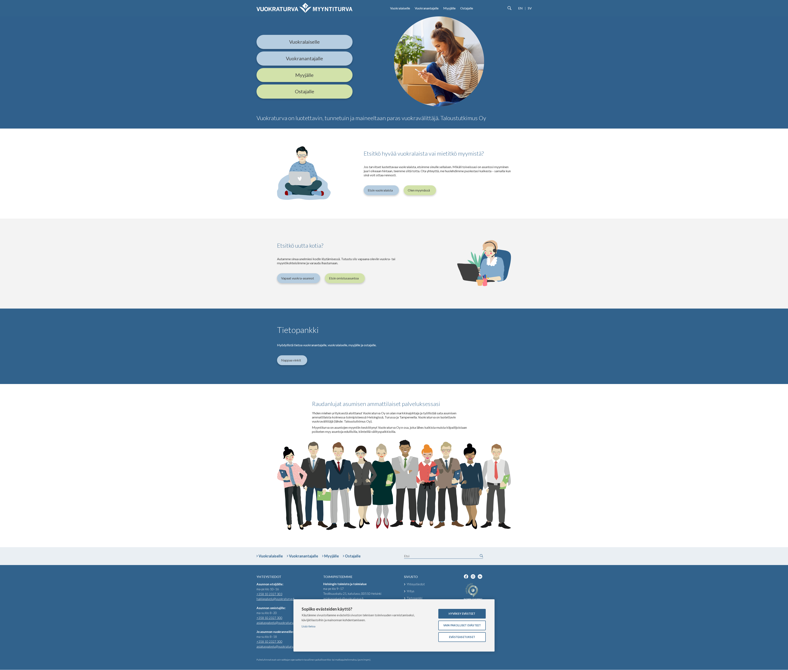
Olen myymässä (419, 190)
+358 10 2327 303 (269, 594)
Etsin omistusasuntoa (344, 278)
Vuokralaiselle (400, 8)
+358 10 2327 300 (269, 618)
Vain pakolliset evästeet (462, 625)
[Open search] (509, 8)
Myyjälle (449, 8)
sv (530, 8)
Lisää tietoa (308, 626)
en (520, 8)
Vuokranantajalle (427, 8)
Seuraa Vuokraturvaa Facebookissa (466, 576)
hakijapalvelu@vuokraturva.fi (275, 599)
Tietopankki (414, 598)
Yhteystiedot (416, 584)
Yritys (410, 591)
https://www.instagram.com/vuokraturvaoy (473, 576)
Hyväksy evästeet (462, 613)
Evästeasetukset (462, 637)
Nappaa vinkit (291, 360)
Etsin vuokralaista (380, 190)
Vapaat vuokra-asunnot (297, 278)
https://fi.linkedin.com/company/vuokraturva (480, 576)
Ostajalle (466, 8)
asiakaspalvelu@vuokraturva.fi (277, 622)
